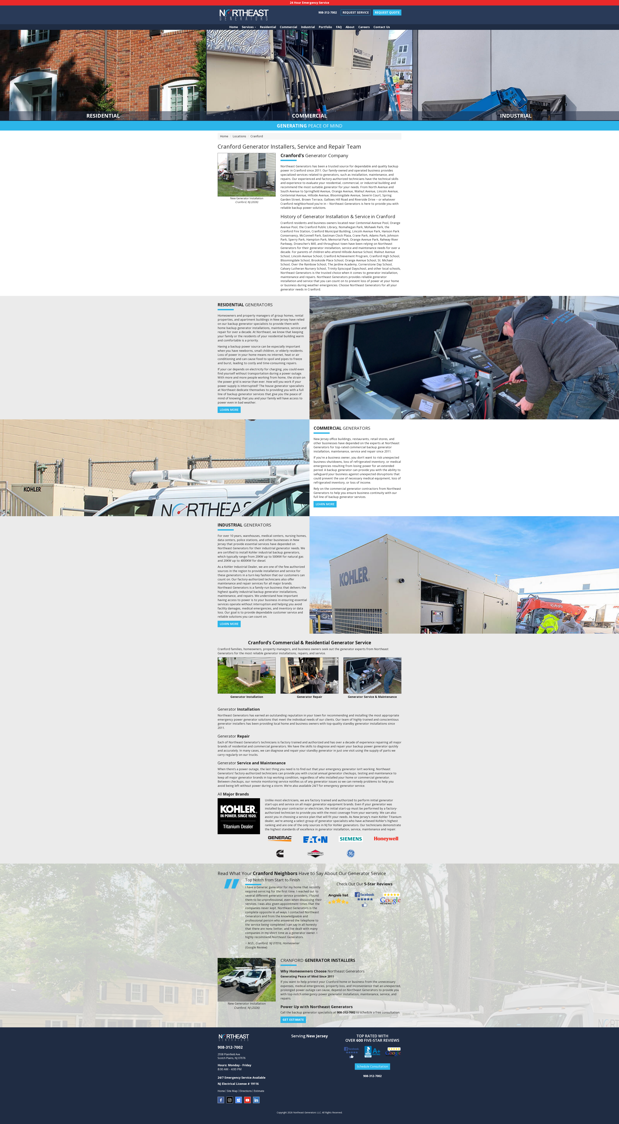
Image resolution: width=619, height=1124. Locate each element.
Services (248, 27)
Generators (245, 305)
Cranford (257, 136)
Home (233, 27)
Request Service (356, 12)
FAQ (339, 27)
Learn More (229, 410)
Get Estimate (293, 1020)
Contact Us (381, 27)
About (350, 27)
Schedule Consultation (372, 1066)
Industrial (308, 27)
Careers (364, 27)
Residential (268, 27)
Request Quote (387, 12)
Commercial (288, 27)
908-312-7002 (327, 12)
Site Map (232, 1091)
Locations (239, 136)
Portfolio (325, 27)
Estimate (259, 1091)
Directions (245, 1091)
